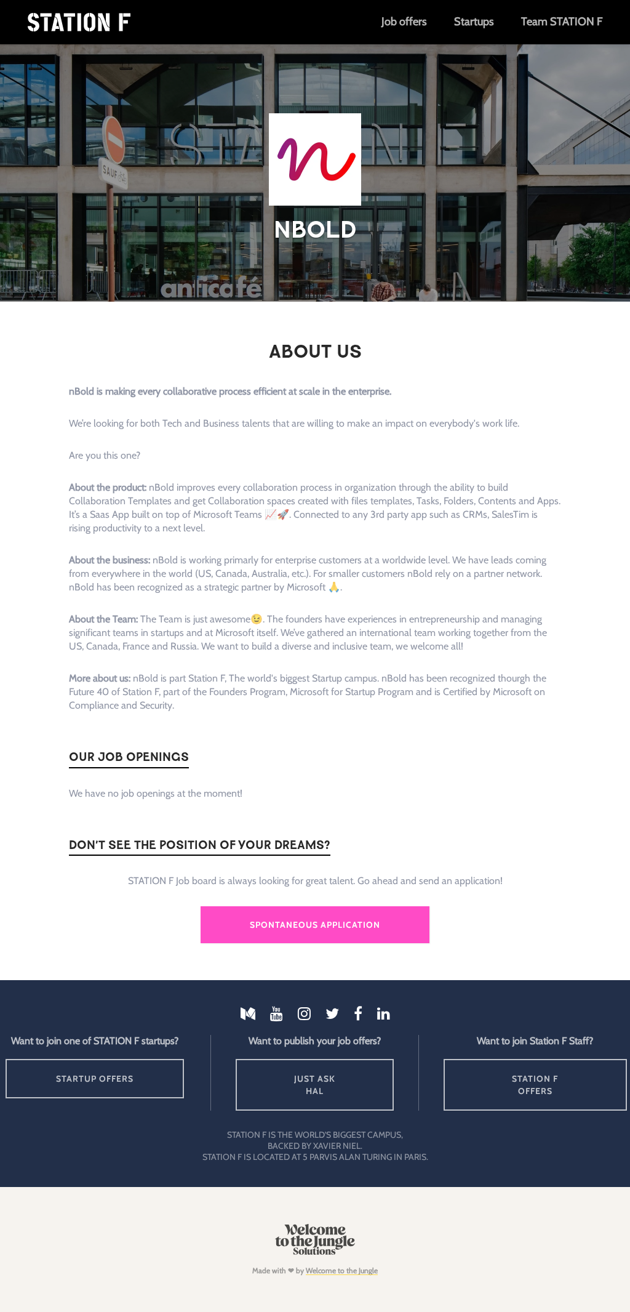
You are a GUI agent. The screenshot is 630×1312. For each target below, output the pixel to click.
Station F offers (535, 1085)
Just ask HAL (314, 1085)
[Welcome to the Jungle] (314, 1252)
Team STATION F (561, 21)
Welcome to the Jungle (342, 1270)
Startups (473, 21)
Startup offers (95, 1078)
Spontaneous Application (315, 924)
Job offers (403, 21)
